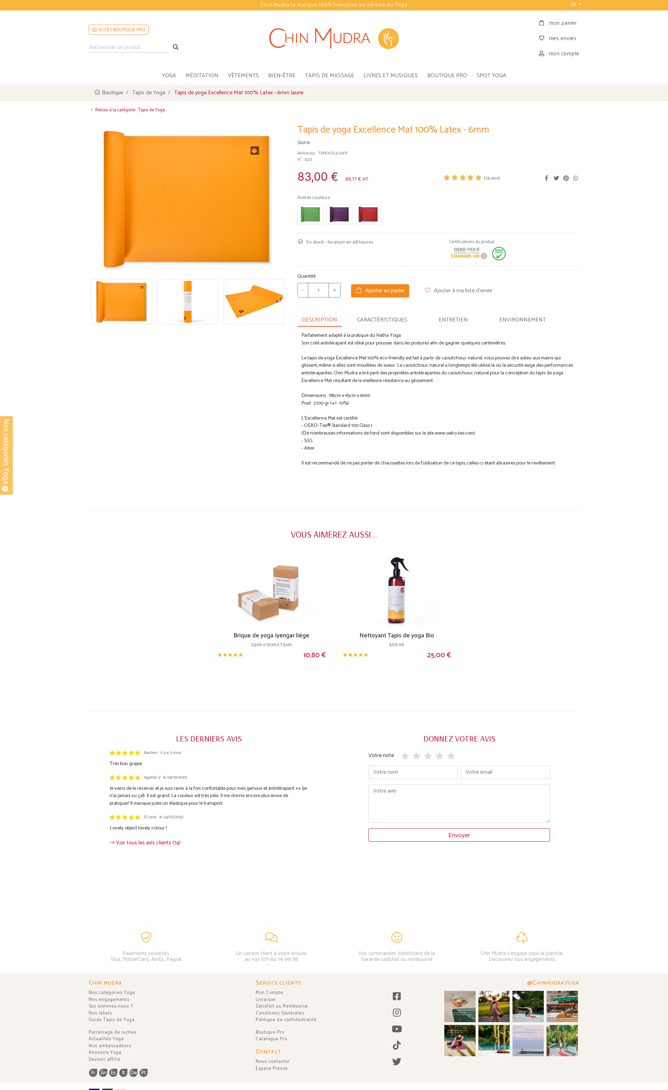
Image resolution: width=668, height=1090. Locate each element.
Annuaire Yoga (105, 1052)
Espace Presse (272, 1068)
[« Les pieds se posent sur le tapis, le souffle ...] (460, 1040)
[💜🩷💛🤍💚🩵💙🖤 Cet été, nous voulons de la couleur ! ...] (494, 1040)
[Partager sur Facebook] (546, 178)
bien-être (281, 75)
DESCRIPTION (319, 320)
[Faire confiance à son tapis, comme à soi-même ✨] (528, 1006)
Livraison (266, 999)
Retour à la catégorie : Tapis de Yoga (129, 110)
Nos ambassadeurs (110, 1046)
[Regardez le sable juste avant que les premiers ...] (528, 1040)
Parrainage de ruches (112, 1032)
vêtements (243, 75)
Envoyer (459, 835)
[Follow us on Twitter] (397, 1062)
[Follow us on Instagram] (397, 1013)
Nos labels (100, 1013)
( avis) (492, 178)
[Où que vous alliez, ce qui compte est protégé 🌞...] (494, 1006)
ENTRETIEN (453, 320)
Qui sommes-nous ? (111, 1006)
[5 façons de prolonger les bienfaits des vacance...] (460, 1006)
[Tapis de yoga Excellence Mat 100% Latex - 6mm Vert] (310, 214)
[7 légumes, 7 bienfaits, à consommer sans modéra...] (562, 1006)
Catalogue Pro (271, 1039)
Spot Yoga (491, 75)
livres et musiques (391, 75)
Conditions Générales (280, 1013)
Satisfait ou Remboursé (282, 1006)
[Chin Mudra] (334, 38)
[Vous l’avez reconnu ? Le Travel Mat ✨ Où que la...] (562, 1040)
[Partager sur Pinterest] (566, 178)
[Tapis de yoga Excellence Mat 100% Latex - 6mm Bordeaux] (368, 214)
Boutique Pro (270, 1032)
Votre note (381, 755)
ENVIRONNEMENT (522, 320)
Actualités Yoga (106, 1039)
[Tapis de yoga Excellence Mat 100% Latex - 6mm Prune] (339, 214)
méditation (201, 75)
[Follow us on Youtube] (397, 1029)
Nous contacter (273, 1061)
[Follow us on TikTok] (397, 1046)
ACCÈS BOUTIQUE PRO (121, 30)
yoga (169, 75)
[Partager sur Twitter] (556, 178)
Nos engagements (109, 999)
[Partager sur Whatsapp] (575, 178)
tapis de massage (329, 75)
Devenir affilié (104, 1059)
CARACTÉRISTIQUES (382, 320)
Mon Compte (269, 992)
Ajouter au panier (384, 290)
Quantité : (307, 276)
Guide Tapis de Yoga (112, 1020)
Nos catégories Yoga (112, 992)
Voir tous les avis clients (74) (147, 843)
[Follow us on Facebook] (397, 997)
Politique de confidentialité (286, 1020)
